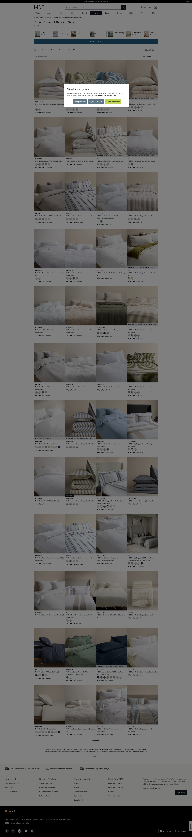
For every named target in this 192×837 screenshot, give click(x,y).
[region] (96, 95)
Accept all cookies (113, 102)
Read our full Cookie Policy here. (105, 95)
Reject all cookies (95, 102)
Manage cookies (80, 102)
